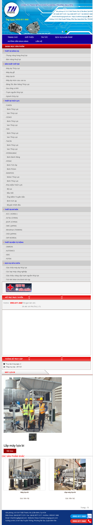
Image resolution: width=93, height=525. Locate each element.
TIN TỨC (44, 37)
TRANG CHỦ (13, 37)
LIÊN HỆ (39, 41)
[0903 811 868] (89, 516)
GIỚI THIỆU (29, 37)
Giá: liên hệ (24, 498)
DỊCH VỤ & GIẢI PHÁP (64, 37)
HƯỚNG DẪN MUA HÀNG (18, 41)
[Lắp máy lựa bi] (70, 474)
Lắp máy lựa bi (70, 492)
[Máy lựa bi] (24, 474)
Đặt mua (10, 451)
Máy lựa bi (24, 492)
